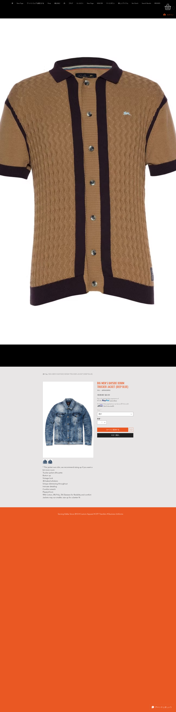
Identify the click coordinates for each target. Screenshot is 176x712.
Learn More (113, 400)
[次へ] (174, 181)
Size (99, 410)
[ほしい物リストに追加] (131, 430)
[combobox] (115, 414)
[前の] (2, 181)
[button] (35, 3)
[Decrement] (98, 422)
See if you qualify (108, 406)
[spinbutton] (102, 422)
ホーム (45, 374)
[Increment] (105, 422)
